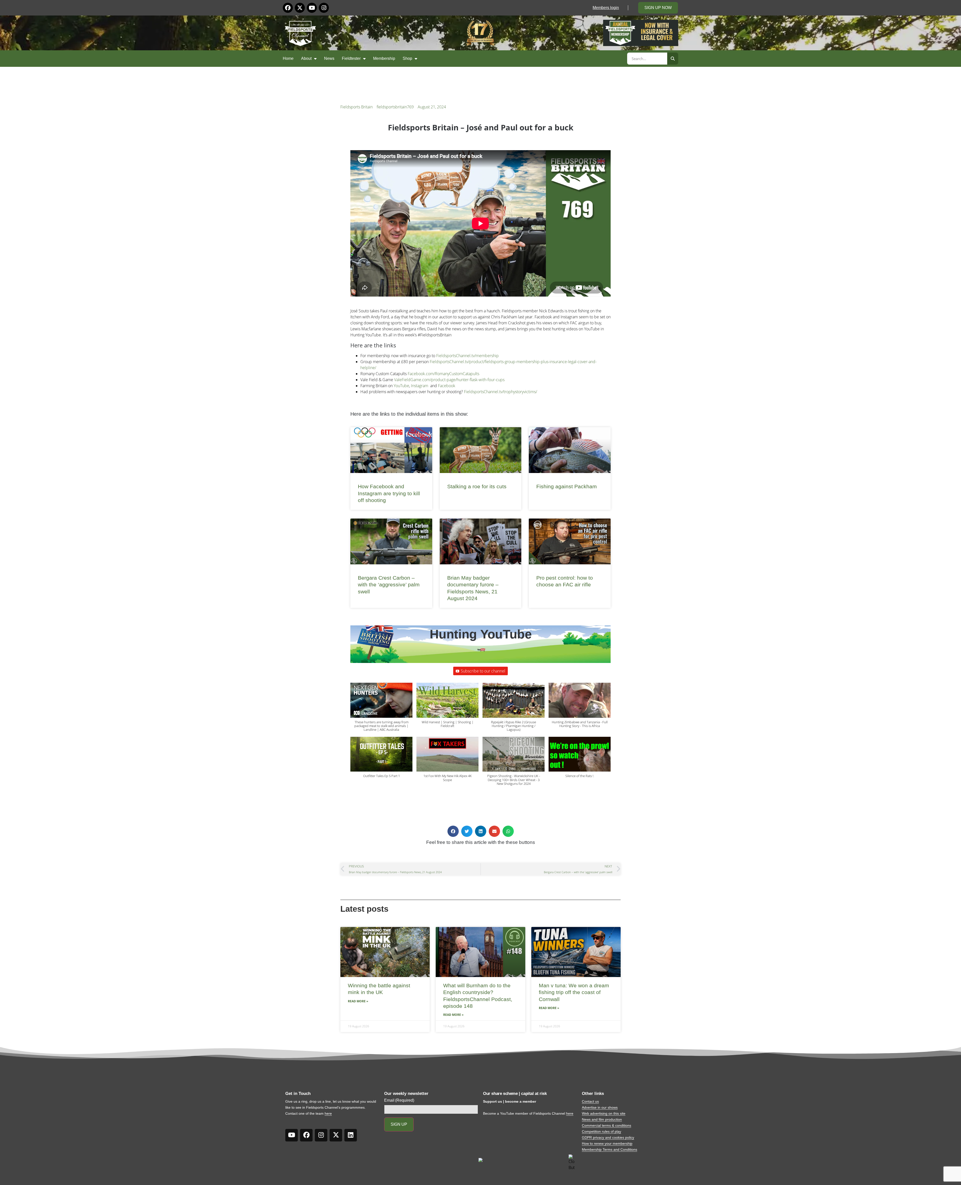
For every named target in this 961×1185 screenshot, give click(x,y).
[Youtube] (312, 8)
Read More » (358, 1001)
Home (288, 58)
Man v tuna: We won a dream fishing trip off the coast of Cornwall (574, 992)
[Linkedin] (350, 1135)
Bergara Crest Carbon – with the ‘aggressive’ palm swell (389, 584)
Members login (606, 8)
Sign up (399, 1124)
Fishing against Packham (566, 486)
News (329, 58)
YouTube (401, 385)
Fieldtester (351, 58)
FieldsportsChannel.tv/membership (467, 355)
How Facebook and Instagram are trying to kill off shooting (389, 493)
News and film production (602, 1119)
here (328, 1113)
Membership (384, 58)
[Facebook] (288, 8)
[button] (381, 710)
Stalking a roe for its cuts (477, 486)
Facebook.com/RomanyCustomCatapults (443, 373)
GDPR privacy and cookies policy (608, 1137)
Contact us (590, 1101)
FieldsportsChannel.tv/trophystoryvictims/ (500, 391)
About (306, 58)
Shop (407, 58)
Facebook (446, 385)
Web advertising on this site (603, 1113)
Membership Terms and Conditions (609, 1149)
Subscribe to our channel (483, 671)
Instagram (419, 385)
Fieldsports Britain (356, 107)
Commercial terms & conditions (606, 1125)
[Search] (672, 59)
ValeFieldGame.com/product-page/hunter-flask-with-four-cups (449, 379)
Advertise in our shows (600, 1107)
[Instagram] (324, 8)
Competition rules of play (601, 1131)
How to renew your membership (607, 1143)
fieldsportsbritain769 (395, 107)
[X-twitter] (300, 8)
